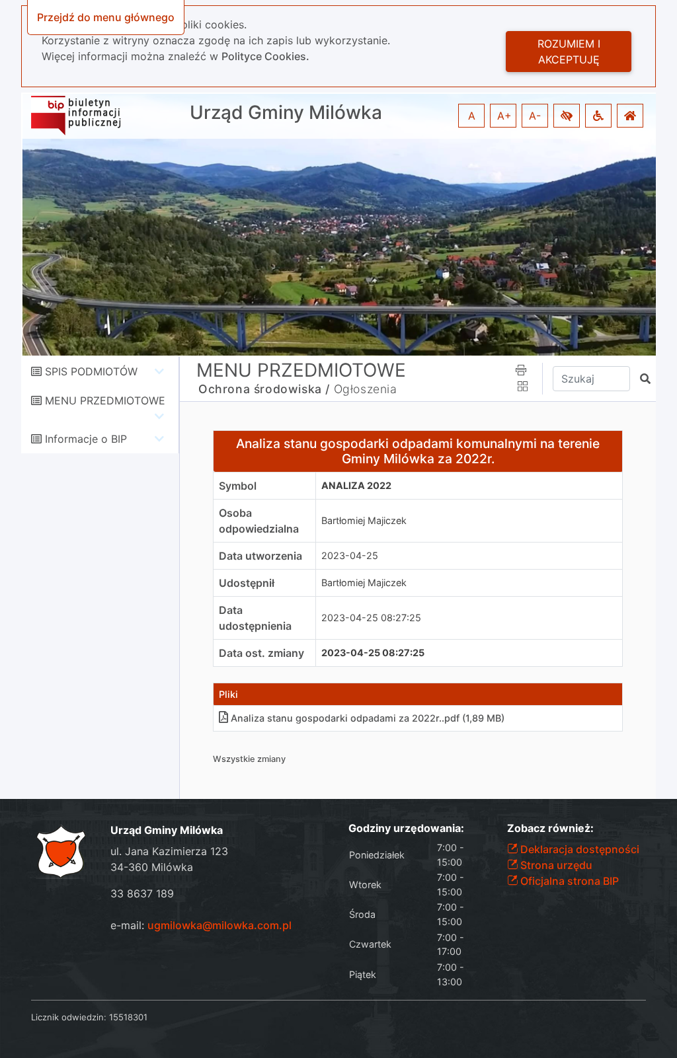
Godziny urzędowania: (406, 828)
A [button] (471, 115)
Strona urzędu (555, 865)
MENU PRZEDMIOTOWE (105, 400)
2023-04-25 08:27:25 (371, 617)
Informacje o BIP (86, 438)
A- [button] (535, 115)
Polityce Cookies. (265, 56)
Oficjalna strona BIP (568, 881)
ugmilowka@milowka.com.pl (219, 925)
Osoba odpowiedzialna (259, 520)
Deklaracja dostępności (578, 849)
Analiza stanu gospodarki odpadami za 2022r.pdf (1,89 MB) (367, 718)
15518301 (128, 1017)
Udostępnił (246, 582)
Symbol (238, 485)
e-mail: (201, 925)
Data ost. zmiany (261, 653)
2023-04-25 (349, 555)
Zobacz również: (550, 828)
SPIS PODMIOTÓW (91, 371)
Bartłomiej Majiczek (364, 520)
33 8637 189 (142, 893)
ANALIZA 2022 (356, 485)
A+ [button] (504, 115)
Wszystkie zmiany (249, 759)
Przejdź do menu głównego (106, 17)
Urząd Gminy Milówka (286, 113)
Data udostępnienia (255, 617)
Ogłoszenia (365, 389)
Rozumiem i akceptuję (569, 51)
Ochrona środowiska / (264, 389)
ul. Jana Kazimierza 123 (169, 851)
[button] (566, 116)
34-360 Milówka (151, 867)
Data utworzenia (260, 555)
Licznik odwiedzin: (68, 1017)
